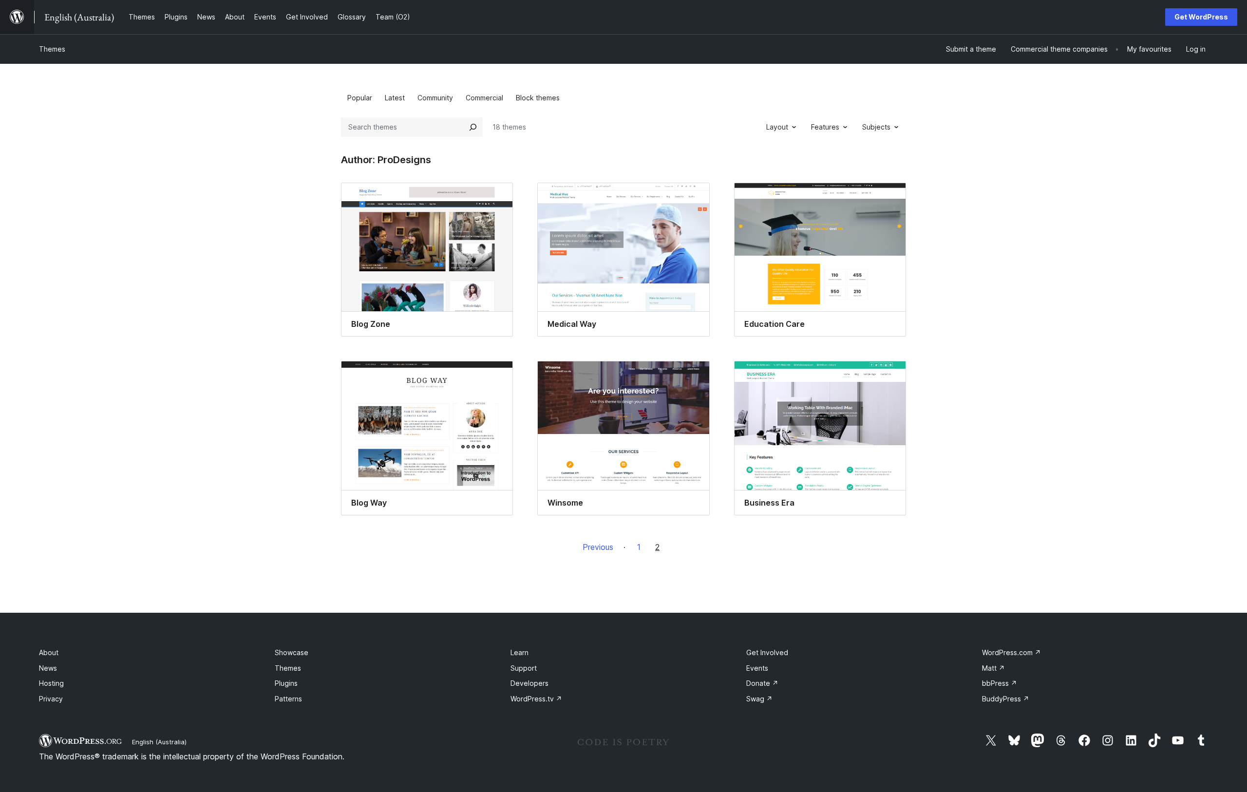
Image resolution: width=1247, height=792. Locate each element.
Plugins (286, 683)
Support (523, 668)
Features (825, 127)
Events (757, 668)
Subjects (876, 127)
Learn (519, 652)
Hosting (51, 683)
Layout (777, 127)
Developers (529, 683)
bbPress (999, 683)
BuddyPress (1005, 699)
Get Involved (767, 652)
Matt (993, 668)
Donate (762, 683)
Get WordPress (1201, 17)
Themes (52, 49)
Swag (759, 699)
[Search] (473, 127)
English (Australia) (159, 742)
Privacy (51, 699)
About (48, 652)
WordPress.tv (536, 699)
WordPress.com (1011, 652)
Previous (598, 547)
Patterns (288, 699)
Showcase (291, 652)
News (48, 668)
